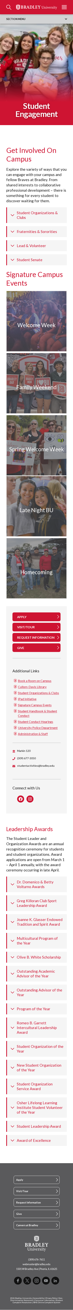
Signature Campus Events (35, 705)
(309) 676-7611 (36, 1259)
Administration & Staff (33, 734)
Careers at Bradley (27, 1225)
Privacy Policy (51, 1298)
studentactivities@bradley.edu (36, 765)
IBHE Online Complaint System (46, 1302)
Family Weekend (36, 387)
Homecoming (36, 572)
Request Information (28, 1202)
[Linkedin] (55, 1281)
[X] (27, 1281)
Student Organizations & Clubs (38, 693)
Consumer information (45, 1300)
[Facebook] (18, 1281)
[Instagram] (36, 1281)
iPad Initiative (27, 699)
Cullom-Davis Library (32, 687)
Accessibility (38, 1298)
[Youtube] (46, 1281)
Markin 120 (24, 750)
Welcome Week (36, 325)
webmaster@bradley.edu (36, 1264)
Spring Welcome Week (36, 449)
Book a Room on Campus (34, 681)
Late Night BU (36, 510)
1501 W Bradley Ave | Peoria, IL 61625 (36, 1268)
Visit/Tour (22, 1191)
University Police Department (38, 727)
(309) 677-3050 (26, 758)
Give (19, 1213)
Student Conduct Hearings (35, 721)
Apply (19, 1179)
